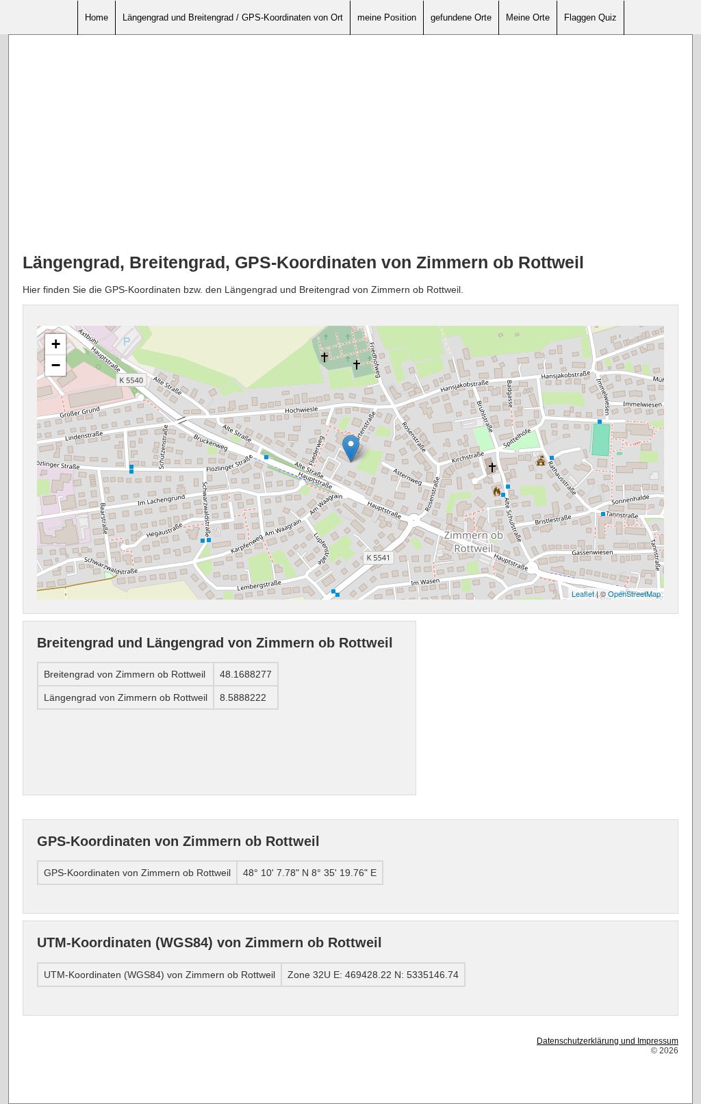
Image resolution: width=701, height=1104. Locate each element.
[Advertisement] (350, 144)
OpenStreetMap (634, 593)
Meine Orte (528, 17)
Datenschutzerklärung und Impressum (607, 1041)
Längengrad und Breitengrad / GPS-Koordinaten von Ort (233, 17)
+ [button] (55, 343)
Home (96, 17)
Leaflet (583, 593)
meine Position (386, 17)
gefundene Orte (461, 17)
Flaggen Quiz (590, 17)
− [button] (55, 365)
